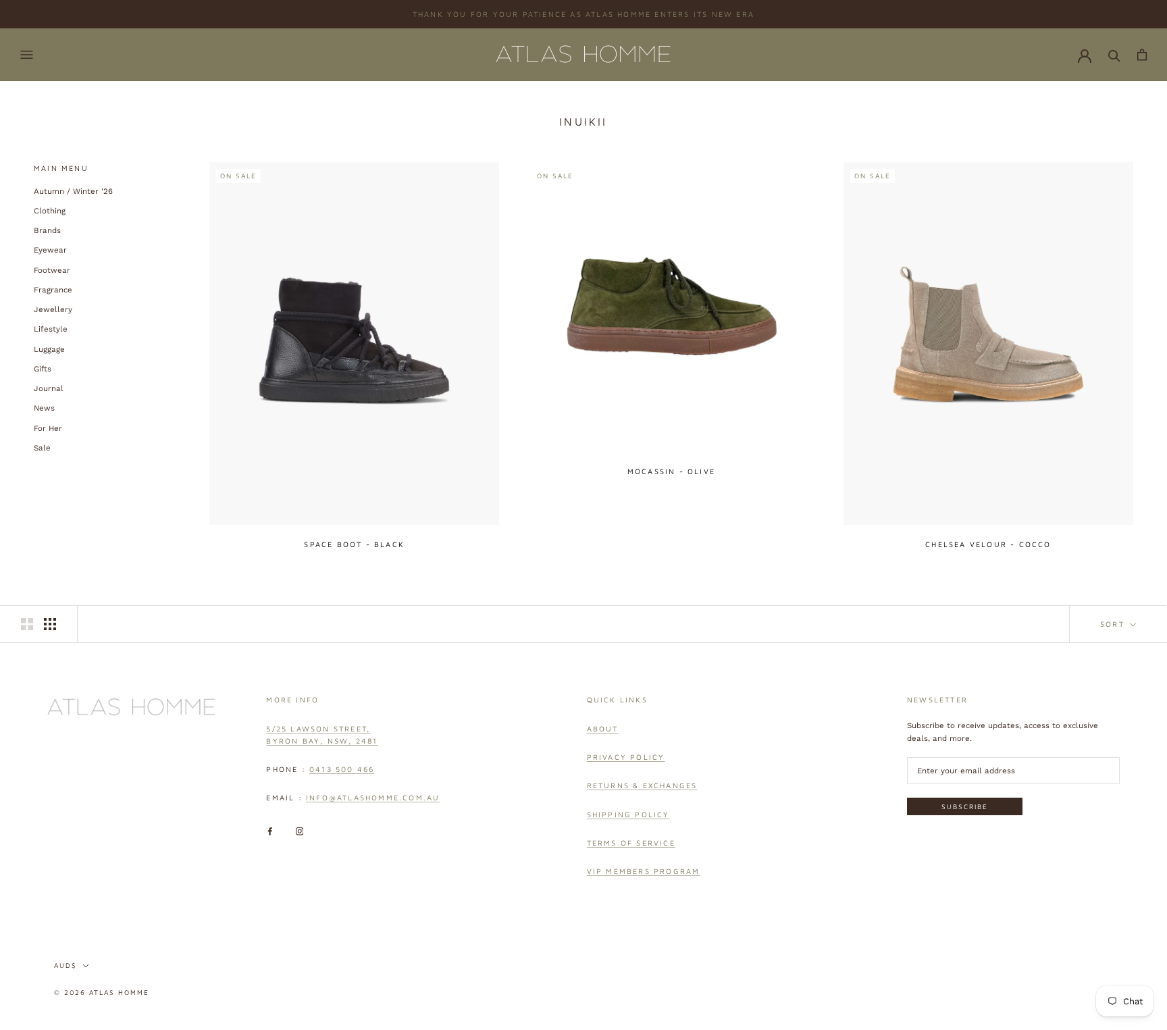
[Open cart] (1142, 55)
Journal (48, 388)
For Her (48, 427)
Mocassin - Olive (671, 471)
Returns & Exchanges (642, 785)
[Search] (1114, 55)
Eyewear (50, 250)
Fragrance (53, 289)
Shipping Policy (628, 814)
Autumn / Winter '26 (73, 190)
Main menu (61, 167)
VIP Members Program (643, 871)
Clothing (50, 210)
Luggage (49, 348)
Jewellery (53, 309)
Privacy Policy (626, 756)
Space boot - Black (354, 544)
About (603, 728)
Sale (42, 448)
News (44, 408)
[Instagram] (300, 831)
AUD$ (65, 965)
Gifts (42, 369)
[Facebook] (270, 831)
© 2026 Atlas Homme (101, 992)
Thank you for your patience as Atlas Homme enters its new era (583, 13)
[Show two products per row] (27, 624)
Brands (47, 230)
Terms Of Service (631, 842)
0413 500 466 (341, 769)
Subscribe (964, 806)
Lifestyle (51, 329)
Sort (1114, 623)
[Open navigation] (26, 55)
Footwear (52, 269)
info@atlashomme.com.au (373, 797)
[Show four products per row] (50, 624)
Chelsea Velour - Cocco (988, 544)
